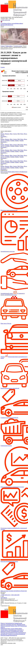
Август (2, 135)
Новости (6, 23)
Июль (25, 133)
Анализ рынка (4, 630)
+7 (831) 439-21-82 (5, 20)
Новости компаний (5, 626)
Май (18, 133)
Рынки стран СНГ (15, 626)
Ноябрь (17, 140)
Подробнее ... (4, 136)
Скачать (3, 67)
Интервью (3, 24)
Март (11, 133)
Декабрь (21, 140)
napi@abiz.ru (4, 597)
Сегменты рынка (18, 46)
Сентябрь (7, 140)
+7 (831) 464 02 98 (14, 595)
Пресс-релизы (11, 23)
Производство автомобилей (8, 632)
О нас (2, 23)
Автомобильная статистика (15, 630)
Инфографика (19, 23)
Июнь (21, 133)
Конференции (9, 24)
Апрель (15, 133)
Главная (3, 46)
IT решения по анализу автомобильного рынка (12, 630)
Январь (2, 133)
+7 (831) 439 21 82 (5, 595)
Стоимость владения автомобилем (16, 634)
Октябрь (12, 140)
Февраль (7, 133)
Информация (4, 628)
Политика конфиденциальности (9, 635)
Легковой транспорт (11, 624)
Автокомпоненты (9, 623)
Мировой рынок (21, 624)
